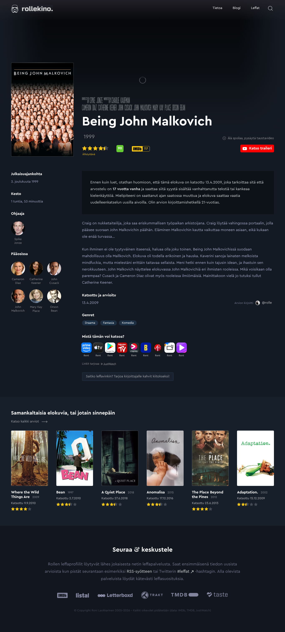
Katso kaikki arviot (25, 421)
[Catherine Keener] (36, 273)
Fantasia (108, 322)
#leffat (183, 571)
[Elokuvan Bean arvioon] (74, 469)
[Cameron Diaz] (18, 273)
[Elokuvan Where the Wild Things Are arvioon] (29, 471)
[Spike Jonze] (18, 233)
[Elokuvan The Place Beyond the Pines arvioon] (210, 471)
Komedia (128, 322)
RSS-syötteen (139, 571)
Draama (90, 322)
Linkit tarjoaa (90, 363)
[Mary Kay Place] (36, 301)
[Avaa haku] (270, 8)
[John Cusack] (54, 273)
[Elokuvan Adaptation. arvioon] (255, 469)
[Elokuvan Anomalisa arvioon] (165, 469)
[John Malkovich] (18, 301)
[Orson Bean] (54, 301)
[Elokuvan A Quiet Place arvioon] (119, 469)
